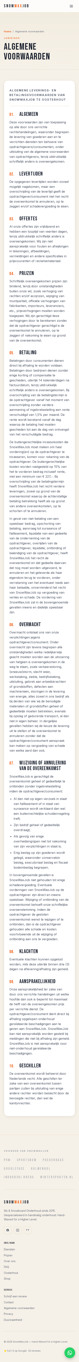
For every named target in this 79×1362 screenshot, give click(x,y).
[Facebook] (8, 1230)
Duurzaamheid (13, 1319)
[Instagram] (17, 1230)
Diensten (9, 1249)
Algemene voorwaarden (19, 1308)
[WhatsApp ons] (69, 1352)
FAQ (6, 1266)
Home (7, 31)
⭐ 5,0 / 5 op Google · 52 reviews (22, 1350)
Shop (7, 1278)
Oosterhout (11, 1272)
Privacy (8, 1313)
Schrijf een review (15, 1296)
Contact (9, 1302)
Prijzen (8, 1255)
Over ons (10, 1261)
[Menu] (71, 6)
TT (27, 1230)
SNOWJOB (16, 6)
